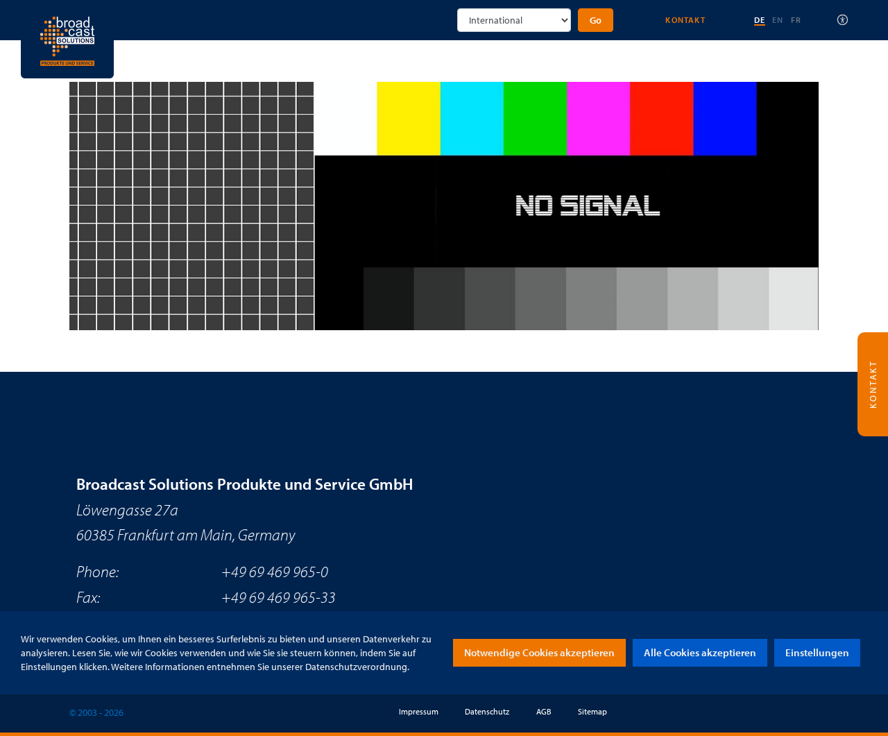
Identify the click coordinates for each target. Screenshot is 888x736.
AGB (544, 711)
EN (777, 20)
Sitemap (592, 711)
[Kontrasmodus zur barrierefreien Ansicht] (842, 20)
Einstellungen (817, 652)
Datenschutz (487, 711)
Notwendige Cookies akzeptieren (539, 652)
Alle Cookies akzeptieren (700, 652)
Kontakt (685, 20)
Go (595, 20)
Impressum (418, 711)
